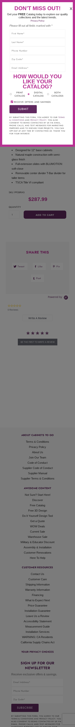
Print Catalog (20, 94)
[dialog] (37, 363)
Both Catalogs (58, 94)
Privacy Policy (37, 21)
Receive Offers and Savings (32, 102)
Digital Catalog (38, 94)
